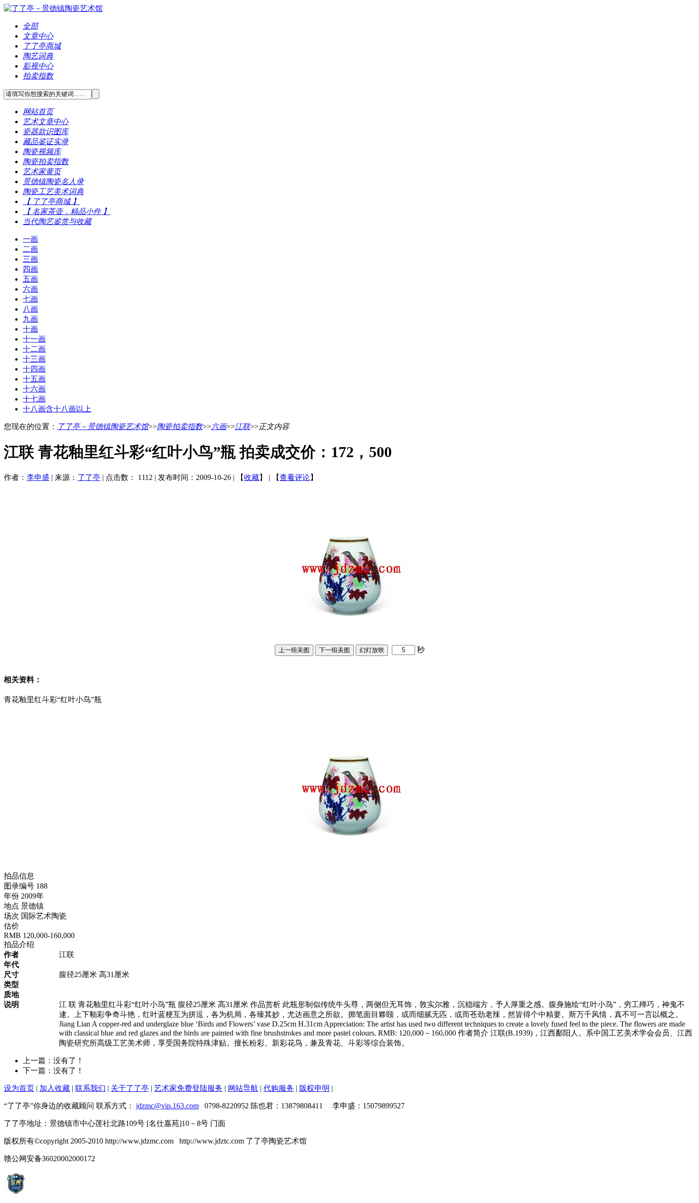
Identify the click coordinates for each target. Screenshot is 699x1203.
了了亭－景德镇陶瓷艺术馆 (102, 426)
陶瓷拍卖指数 (180, 426)
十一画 (34, 339)
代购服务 (278, 1088)
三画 (30, 259)
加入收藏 (54, 1088)
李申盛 (38, 477)
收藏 (251, 477)
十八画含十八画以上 (57, 409)
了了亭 (89, 477)
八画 (30, 309)
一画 (30, 239)
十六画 (34, 389)
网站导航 (243, 1088)
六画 (30, 289)
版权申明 (314, 1088)
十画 (30, 329)
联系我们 (90, 1088)
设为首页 (19, 1088)
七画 (30, 299)
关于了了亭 (130, 1088)
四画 (30, 269)
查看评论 (295, 477)
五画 (30, 279)
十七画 (34, 399)
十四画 (34, 369)
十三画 (34, 359)
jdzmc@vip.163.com (167, 1106)
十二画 (34, 349)
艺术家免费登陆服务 (188, 1088)
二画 (30, 249)
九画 (30, 319)
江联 (242, 426)
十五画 (34, 379)
